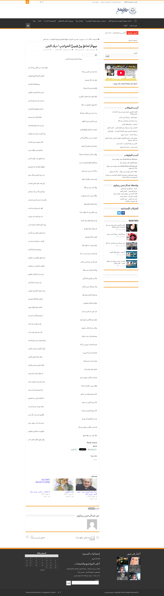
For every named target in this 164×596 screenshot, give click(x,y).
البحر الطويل (69, 492)
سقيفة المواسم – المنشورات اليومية (111, 2)
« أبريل (42, 570)
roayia (135, 171)
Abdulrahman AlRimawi (129, 159)
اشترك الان (133, 25)
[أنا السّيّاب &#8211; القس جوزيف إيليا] (39, 484)
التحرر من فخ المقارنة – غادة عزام (127, 143)
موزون (82, 39)
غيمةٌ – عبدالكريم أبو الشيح (129, 188)
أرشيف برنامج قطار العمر (129, 124)
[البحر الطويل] (63, 484)
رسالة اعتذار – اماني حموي (129, 134)
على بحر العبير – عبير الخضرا (128, 199)
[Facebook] (43, 2)
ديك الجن (91, 508)
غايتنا (39, 21)
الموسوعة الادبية (50, 21)
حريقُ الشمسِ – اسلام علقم (128, 191)
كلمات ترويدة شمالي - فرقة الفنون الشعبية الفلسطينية (83, 569)
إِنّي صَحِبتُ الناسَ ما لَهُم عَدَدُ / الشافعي (85, 537)
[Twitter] (41, 2)
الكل (89, 39)
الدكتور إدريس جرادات (37, 537)
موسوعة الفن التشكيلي (65, 21)
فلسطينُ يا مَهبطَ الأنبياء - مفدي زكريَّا (89, 572)
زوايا (34, 21)
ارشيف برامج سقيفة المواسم (96, 21)
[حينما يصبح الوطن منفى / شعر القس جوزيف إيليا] (86, 484)
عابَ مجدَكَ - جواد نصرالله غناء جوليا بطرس (87, 575)
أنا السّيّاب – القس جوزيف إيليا (40, 492)
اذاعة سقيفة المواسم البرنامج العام (119, 21)
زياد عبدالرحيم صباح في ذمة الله (127, 121)
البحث (135, 53)
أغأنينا (125, 25)
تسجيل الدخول (132, 40)
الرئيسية (135, 20)
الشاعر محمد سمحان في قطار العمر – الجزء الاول (122, 128)
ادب (86, 39)
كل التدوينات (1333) (131, 201)
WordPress (37, 592)
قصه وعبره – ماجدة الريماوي (117, 33)
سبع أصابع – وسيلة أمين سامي (128, 117)
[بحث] (27, 2)
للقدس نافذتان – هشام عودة (128, 196)
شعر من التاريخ (73, 39)
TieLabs (53, 592)
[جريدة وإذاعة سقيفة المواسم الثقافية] (126, 10)
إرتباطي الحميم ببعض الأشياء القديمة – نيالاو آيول (122, 131)
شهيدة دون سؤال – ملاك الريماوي (120, 171)
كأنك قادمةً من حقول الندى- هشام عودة (125, 194)
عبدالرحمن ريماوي (90, 49)
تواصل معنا (95, 2)
